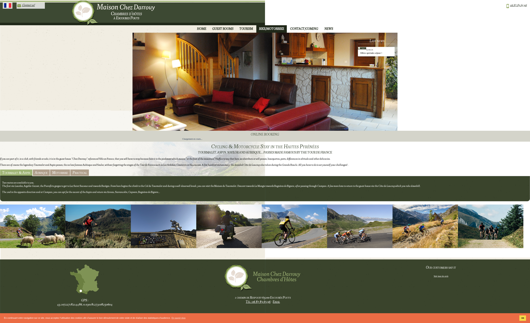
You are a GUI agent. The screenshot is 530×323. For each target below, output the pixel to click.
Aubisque (41, 172)
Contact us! (28, 5)
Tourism (246, 29)
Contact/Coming (304, 29)
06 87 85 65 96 (518, 5)
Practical (79, 172)
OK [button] (522, 318)
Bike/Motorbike (271, 29)
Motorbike (60, 172)
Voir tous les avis (441, 276)
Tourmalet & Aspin (16, 172)
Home (201, 29)
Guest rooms (222, 29)
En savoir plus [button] (179, 318)
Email (276, 301)
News (328, 29)
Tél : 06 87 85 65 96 (258, 301)
